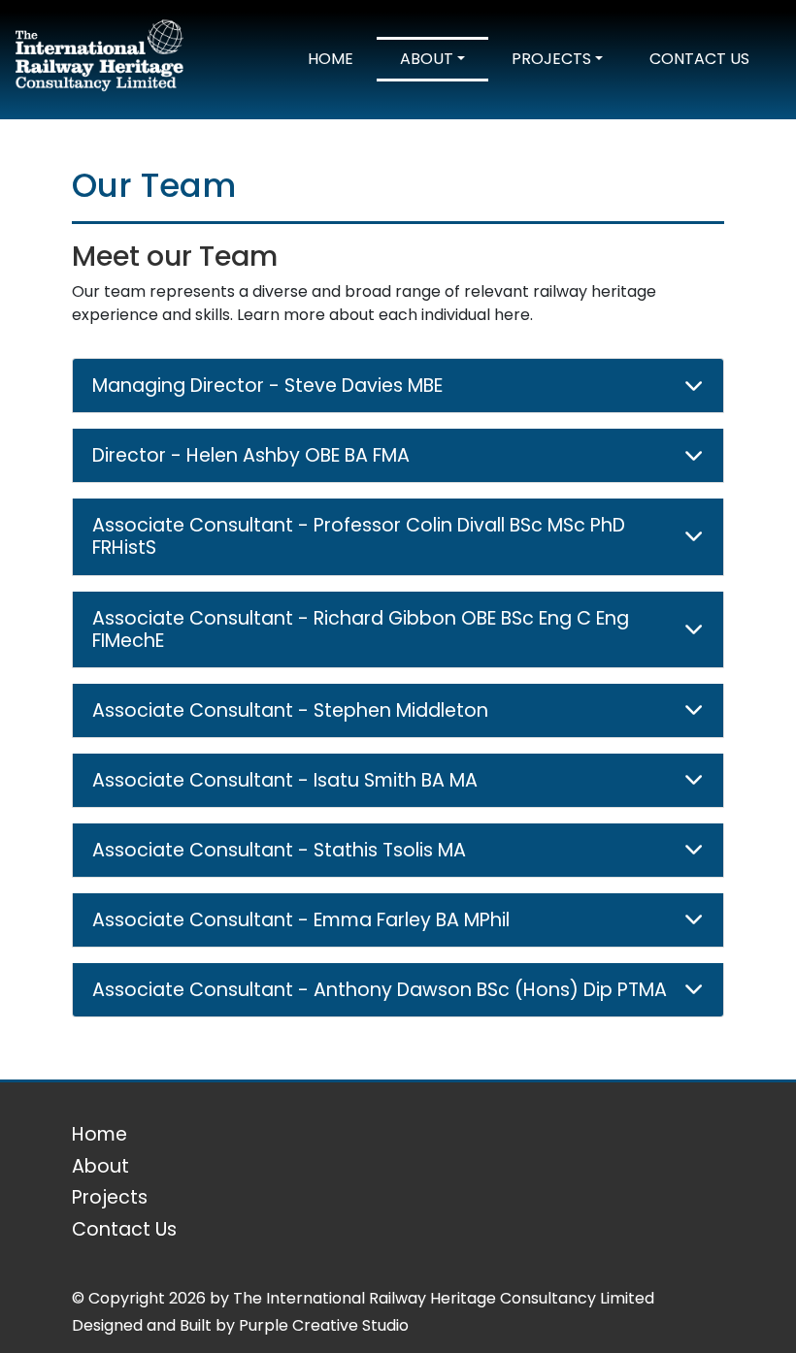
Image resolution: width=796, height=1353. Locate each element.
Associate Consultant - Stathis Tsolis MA (279, 850)
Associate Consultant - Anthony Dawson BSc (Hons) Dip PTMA (379, 990)
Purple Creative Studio (324, 1325)
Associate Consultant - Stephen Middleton (290, 710)
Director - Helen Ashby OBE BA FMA (251, 455)
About (426, 59)
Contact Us (699, 59)
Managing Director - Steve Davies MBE (267, 385)
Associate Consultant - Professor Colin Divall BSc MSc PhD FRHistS (358, 536)
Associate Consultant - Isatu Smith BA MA (285, 780)
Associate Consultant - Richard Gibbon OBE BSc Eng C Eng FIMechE (360, 629)
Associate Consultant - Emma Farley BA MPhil (301, 920)
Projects (551, 59)
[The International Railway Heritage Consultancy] (99, 59)
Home (330, 59)
